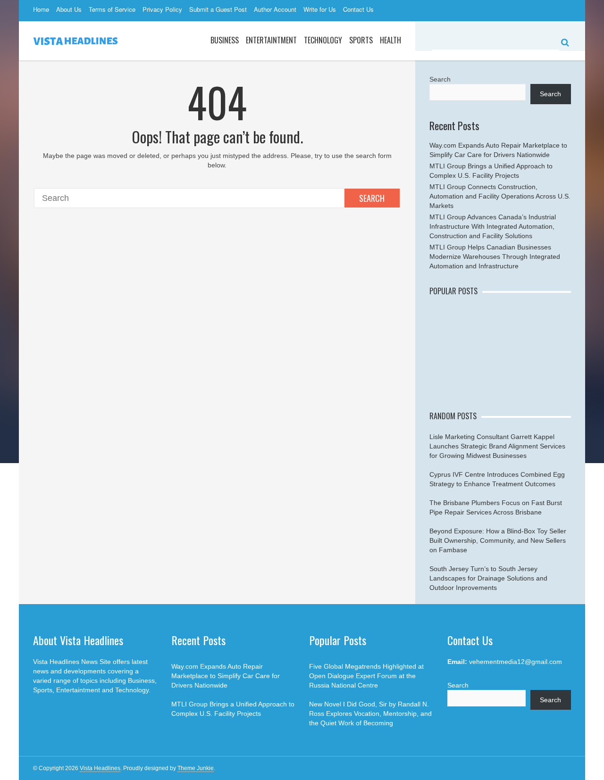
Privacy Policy (162, 9)
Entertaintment (271, 40)
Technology (323, 40)
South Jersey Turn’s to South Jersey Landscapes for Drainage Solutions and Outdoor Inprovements (488, 578)
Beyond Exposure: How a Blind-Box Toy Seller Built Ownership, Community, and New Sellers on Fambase (497, 540)
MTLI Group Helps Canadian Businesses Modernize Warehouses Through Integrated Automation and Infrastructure (494, 256)
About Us (69, 9)
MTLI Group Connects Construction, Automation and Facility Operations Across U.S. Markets (499, 196)
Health (390, 40)
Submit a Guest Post (218, 9)
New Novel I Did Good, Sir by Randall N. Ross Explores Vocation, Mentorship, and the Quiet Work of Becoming (370, 713)
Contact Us (358, 9)
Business (224, 40)
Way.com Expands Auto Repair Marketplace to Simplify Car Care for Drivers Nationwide (225, 676)
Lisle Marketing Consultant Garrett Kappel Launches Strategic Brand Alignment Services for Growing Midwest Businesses (497, 446)
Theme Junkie (195, 768)
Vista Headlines (100, 768)
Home (41, 9)
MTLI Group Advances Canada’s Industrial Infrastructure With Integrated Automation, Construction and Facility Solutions (492, 226)
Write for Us (319, 9)
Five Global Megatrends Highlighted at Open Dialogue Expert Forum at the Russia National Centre (366, 676)
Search (372, 198)
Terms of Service (112, 9)
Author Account (275, 9)
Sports (361, 40)
